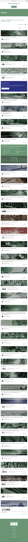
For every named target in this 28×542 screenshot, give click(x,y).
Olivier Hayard (16, 288)
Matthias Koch (12, 406)
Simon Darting (12, 432)
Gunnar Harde (7, 173)
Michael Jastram (9, 237)
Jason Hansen (7, 342)
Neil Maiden (7, 276)
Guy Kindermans (8, 140)
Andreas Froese (18, 511)
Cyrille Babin (7, 127)
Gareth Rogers (7, 223)
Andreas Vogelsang (10, 511)
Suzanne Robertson (9, 77)
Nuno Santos (10, 368)
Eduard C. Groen (9, 406)
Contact (14, 531)
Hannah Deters (16, 471)
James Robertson (14, 77)
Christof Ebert (7, 263)
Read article (24, 40)
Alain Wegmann (13, 288)
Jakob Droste (20, 471)
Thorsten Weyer (14, 511)
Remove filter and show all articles (23, 27)
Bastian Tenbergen (6, 511)
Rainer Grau (7, 198)
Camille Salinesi (7, 380)
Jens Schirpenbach (8, 115)
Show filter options (19, 24)
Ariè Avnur (7, 328)
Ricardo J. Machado (18, 368)
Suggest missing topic (5, 88)
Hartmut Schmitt (23, 471)
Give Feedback (14, 534)
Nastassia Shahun (8, 301)
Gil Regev (10, 288)
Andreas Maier (9, 432)
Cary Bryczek (12, 237)
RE (14, 0)
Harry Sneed (8, 496)
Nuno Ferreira (13, 368)
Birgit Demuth (11, 496)
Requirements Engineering (14, 3)
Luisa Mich (9, 51)
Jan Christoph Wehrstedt (22, 511)
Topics (14, 6)
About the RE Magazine (14, 530)
